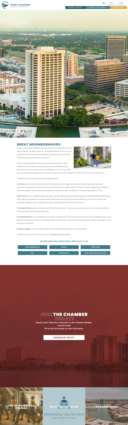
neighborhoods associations (60, 234)
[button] (103, 3)
